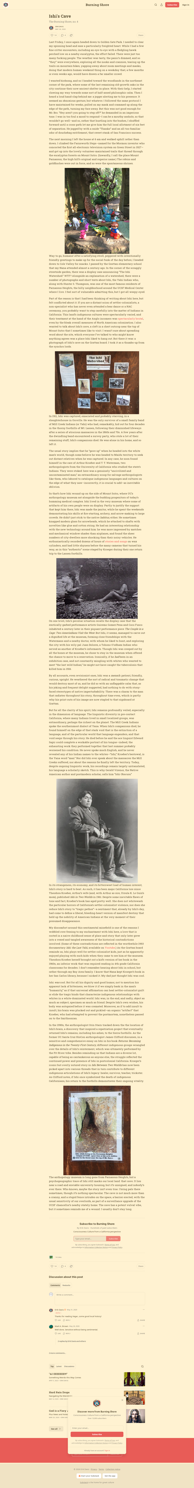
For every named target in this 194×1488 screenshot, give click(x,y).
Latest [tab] (59, 1366)
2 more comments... (57, 1353)
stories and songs (116, 541)
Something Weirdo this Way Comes (65, 1377)
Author (58, 1313)
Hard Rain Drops (59, 1392)
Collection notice (113, 1469)
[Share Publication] (161, 4)
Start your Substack (90, 1476)
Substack (84, 1482)
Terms (101, 1469)
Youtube (110, 947)
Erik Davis (59, 27)
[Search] (155, 4)
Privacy (94, 1469)
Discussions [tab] (69, 1366)
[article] (97, 1379)
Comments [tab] (55, 1285)
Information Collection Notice (96, 1443)
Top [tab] (52, 1366)
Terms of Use (110, 1440)
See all (54, 1428)
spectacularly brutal (130, 318)
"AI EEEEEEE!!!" (58, 1373)
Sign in (185, 4)
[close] (122, 1400)
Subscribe (172, 4)
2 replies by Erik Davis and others (72, 1341)
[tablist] (60, 1285)
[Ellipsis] (144, 1309)
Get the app (110, 1476)
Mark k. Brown (61, 1326)
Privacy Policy (117, 1443)
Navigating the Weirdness (60, 1396)
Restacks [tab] (66, 1285)
